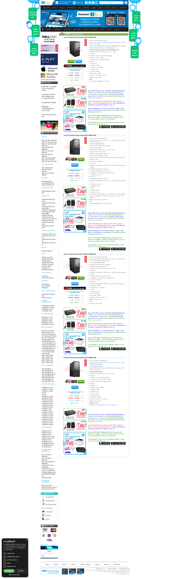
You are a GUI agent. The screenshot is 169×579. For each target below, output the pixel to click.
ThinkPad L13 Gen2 (47, 387)
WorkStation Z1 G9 (47, 319)
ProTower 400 (46, 268)
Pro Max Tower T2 (47, 298)
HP (79, 7)
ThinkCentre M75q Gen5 (49, 210)
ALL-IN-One (45, 276)
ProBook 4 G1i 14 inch (48, 436)
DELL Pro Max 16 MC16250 (47, 459)
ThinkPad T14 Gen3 (47, 412)
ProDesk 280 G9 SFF (48, 259)
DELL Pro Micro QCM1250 (49, 140)
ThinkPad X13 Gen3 (47, 417)
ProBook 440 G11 (47, 433)
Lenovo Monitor (46, 286)
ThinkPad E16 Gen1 (47, 401)
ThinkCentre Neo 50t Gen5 (49, 219)
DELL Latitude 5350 (47, 355)
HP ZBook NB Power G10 (49, 472)
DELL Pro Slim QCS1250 (49, 158)
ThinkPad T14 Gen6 (47, 416)
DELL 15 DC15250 (49, 345)
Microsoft (86, 7)
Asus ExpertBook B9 (47, 376)
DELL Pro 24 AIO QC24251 (46, 170)
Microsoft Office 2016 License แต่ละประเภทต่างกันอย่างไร (48, 96)
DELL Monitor (45, 284)
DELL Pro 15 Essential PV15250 (49, 344)
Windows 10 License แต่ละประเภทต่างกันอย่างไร (49, 88)
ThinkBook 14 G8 (46, 410)
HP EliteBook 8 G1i (47, 441)
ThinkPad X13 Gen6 (47, 423)
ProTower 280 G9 (47, 266)
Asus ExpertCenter (47, 181)
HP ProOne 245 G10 (47, 278)
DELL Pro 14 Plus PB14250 (48, 340)
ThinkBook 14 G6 (46, 409)
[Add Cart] (71, 61)
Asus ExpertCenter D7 (48, 185)
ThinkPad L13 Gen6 (47, 391)
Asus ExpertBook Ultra (48, 381)
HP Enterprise (71, 7)
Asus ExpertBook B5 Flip (49, 374)
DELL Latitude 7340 (47, 357)
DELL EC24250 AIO (47, 168)
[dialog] (15, 557)
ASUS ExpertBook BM (48, 377)
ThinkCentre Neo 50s (48, 220)
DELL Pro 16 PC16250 (48, 351)
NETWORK (67, 29)
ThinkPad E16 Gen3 (47, 405)
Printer (109, 29)
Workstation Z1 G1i (47, 317)
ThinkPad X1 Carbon (47, 424)
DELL (54, 7)
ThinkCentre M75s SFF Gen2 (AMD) (48, 212)
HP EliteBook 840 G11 (48, 445)
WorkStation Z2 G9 (47, 322)
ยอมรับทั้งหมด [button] (9, 571)
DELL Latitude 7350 (47, 359)
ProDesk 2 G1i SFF (47, 257)
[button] (15, 574)
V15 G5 (44, 394)
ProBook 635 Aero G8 (48, 438)
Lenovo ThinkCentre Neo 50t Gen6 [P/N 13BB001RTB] (80, 357)
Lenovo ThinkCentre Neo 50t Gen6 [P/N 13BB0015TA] (80, 135)
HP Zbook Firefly (46, 477)
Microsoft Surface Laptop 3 (49, 487)
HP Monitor (45, 288)
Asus (107, 7)
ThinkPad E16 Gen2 (47, 403)
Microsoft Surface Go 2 (48, 489)
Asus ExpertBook (46, 369)
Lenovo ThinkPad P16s (48, 470)
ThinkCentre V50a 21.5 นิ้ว (49, 234)
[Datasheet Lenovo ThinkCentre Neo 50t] (74, 159)
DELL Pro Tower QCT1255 (49, 161)
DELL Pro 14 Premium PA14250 (48, 333)
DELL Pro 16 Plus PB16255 (48, 349)
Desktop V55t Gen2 (47, 215)
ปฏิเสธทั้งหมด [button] (21, 571)
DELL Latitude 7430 (47, 360)
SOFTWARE (77, 29)
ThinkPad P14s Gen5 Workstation (48, 466)
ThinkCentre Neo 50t (47, 217)
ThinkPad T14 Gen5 (47, 414)
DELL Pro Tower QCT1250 (49, 142)
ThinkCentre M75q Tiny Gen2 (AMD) (48, 207)
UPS (102, 29)
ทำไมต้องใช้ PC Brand (49, 102)
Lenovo (62, 7)
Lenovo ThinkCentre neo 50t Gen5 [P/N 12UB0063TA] (80, 254)
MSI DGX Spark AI (47, 251)
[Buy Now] (78, 61)
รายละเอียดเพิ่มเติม (8, 549)
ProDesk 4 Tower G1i (48, 264)
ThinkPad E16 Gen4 (47, 407)
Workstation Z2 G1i (47, 321)
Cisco (100, 7)
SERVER (48, 29)
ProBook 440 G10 (47, 431)
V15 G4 (44, 393)
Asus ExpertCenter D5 (48, 183)
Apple (93, 7)
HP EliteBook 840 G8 (48, 443)
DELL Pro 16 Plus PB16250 (49, 347)
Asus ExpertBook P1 (47, 379)
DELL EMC (46, 7)
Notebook (94, 29)
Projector (116, 29)
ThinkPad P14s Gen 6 (48, 469)
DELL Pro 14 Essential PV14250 (49, 335)
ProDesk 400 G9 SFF (48, 262)
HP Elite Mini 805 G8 (47, 269)
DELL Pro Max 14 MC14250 (47, 455)
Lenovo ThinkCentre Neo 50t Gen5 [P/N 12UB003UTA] (80, 37)
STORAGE (57, 29)
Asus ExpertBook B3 (47, 372)
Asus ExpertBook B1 (47, 370)
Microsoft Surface (47, 485)
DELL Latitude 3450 (48, 352)
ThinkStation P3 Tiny (47, 309)
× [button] (26, 540)
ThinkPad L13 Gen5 (47, 389)
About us (114, 7)
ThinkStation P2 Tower (48, 305)
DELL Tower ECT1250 (48, 160)
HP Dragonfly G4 (46, 447)
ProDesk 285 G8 (46, 261)
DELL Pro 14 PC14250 (48, 342)
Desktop (86, 29)
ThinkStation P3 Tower (48, 307)
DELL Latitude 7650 (47, 362)
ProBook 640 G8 (46, 440)
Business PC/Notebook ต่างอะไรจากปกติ (48, 108)
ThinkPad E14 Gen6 (47, 396)
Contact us (123, 7)
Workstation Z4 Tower (48, 324)
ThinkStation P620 (47, 311)
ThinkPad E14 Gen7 (47, 398)
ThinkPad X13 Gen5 (47, 421)
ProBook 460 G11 (47, 434)
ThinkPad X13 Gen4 (47, 419)
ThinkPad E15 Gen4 (47, 400)
